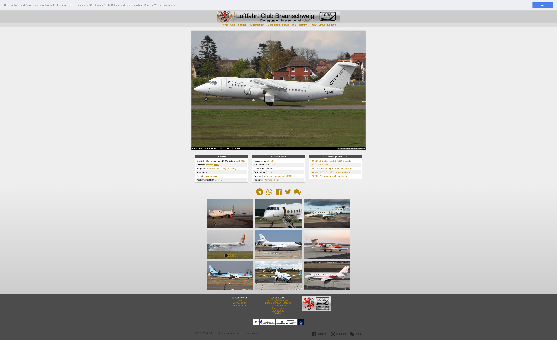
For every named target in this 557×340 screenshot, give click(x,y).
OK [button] (542, 5)
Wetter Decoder (278, 305)
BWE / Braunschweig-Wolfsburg (221, 168)
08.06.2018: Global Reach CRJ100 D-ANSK (330, 161)
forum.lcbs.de (240, 305)
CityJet (269, 172)
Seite (276, 180)
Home (224, 25)
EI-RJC (270, 161)
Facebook (321, 334)
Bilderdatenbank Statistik (278, 303)
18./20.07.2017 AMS (319, 165)
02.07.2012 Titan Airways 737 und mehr (328, 176)
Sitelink (278, 313)
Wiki (294, 25)
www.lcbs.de (239, 303)
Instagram (340, 334)
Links (322, 25)
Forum (285, 25)
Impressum (278, 308)
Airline (271, 180)
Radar (313, 25)
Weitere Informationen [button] (165, 5)
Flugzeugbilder (257, 25)
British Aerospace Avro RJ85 (279, 176)
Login (240, 300)
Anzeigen (210, 176)
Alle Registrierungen (278, 300)
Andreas (209, 165)
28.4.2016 (240, 161)
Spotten (242, 25)
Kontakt (331, 25)
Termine (303, 25)
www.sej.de (254, 333)
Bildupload (274, 25)
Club (233, 25)
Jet (266, 180)
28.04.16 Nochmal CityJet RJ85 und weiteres (331, 168)
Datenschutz (278, 311)
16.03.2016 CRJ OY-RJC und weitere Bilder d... (332, 172)
